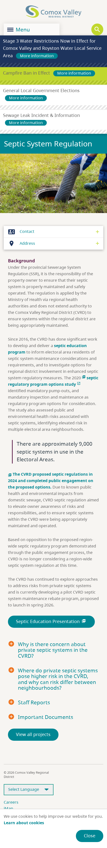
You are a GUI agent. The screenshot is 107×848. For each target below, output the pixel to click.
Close (89, 836)
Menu (22, 29)
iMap (8, 808)
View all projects (33, 734)
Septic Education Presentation (51, 621)
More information (37, 55)
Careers (11, 802)
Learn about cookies (24, 822)
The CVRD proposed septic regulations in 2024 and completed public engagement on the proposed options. (50, 480)
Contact (21, 231)
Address (21, 243)
